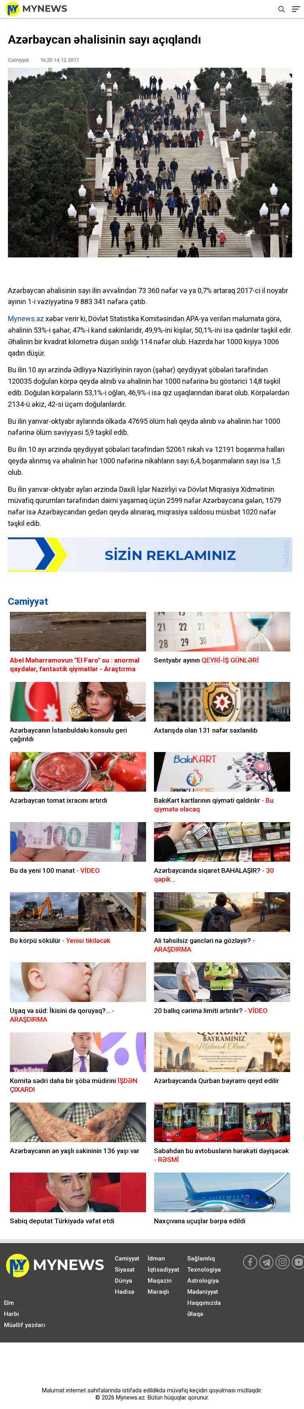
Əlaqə (195, 1314)
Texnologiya (204, 1269)
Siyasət (125, 1269)
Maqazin (160, 1280)
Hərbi (11, 1314)
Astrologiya (203, 1280)
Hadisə (124, 1291)
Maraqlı (158, 1291)
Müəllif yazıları (24, 1325)
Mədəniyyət (202, 1291)
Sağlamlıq (201, 1258)
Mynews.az (26, 318)
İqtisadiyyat (163, 1269)
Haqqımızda (204, 1302)
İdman (156, 1258)
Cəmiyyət (28, 601)
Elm (9, 1302)
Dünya (123, 1280)
